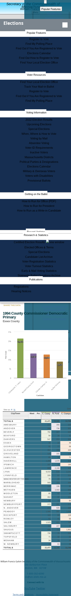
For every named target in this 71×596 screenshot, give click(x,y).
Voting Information (36, 112)
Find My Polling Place (39, 43)
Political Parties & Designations (39, 161)
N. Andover (11, 508)
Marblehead (12, 483)
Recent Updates (36, 231)
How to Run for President (39, 205)
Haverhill (10, 461)
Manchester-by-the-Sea (16, 479)
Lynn (7, 472)
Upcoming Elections (39, 124)
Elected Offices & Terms (39, 247)
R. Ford (55, 414)
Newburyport (13, 504)
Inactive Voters (39, 152)
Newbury (10, 501)
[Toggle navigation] (65, 25)
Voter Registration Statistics (39, 261)
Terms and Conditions (23, 594)
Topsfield (10, 537)
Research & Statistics (36, 235)
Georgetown (12, 446)
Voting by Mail (39, 138)
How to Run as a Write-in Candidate (39, 210)
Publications (36, 279)
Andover (9, 428)
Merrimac (10, 486)
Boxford (10, 436)
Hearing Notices (21, 291)
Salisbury (10, 526)
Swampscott (12, 533)
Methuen (9, 490)
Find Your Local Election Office (39, 62)
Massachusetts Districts (39, 157)
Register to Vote (39, 39)
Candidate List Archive (39, 256)
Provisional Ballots (39, 180)
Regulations (21, 286)
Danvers (9, 439)
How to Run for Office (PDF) (39, 201)
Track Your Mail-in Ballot (39, 86)
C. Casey (46, 414)
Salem (8, 522)
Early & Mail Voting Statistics (39, 270)
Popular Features (36, 32)
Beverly (9, 432)
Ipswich (9, 464)
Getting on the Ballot (36, 194)
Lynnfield (10, 475)
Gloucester (12, 450)
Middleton (11, 493)
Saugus (9, 530)
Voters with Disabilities (39, 175)
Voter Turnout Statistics (39, 266)
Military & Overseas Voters (39, 171)
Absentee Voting (39, 143)
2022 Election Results (39, 119)
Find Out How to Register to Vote (39, 57)
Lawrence (10, 468)
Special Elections (39, 129)
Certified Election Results (30, 242)
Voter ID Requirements (39, 147)
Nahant (8, 497)
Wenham (9, 540)
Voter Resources (36, 74)
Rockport (10, 515)
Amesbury (10, 425)
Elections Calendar (39, 53)
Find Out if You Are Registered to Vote (39, 48)
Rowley (9, 519)
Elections (13, 23)
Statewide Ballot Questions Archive (39, 275)
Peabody (9, 511)
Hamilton (10, 457)
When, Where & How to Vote (39, 133)
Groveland (11, 454)
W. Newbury (11, 544)
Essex (7, 443)
